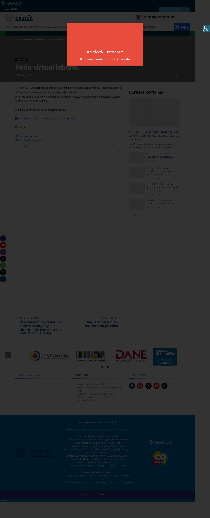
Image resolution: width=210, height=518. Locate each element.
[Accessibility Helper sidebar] (206, 28)
